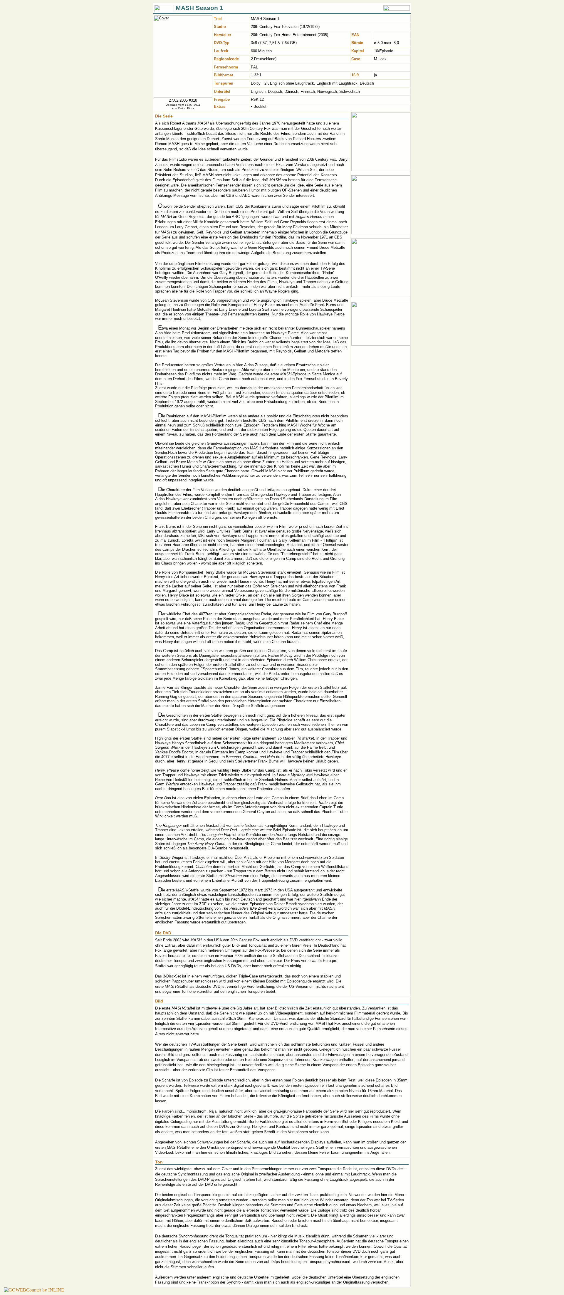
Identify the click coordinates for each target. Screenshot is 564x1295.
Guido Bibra (186, 108)
